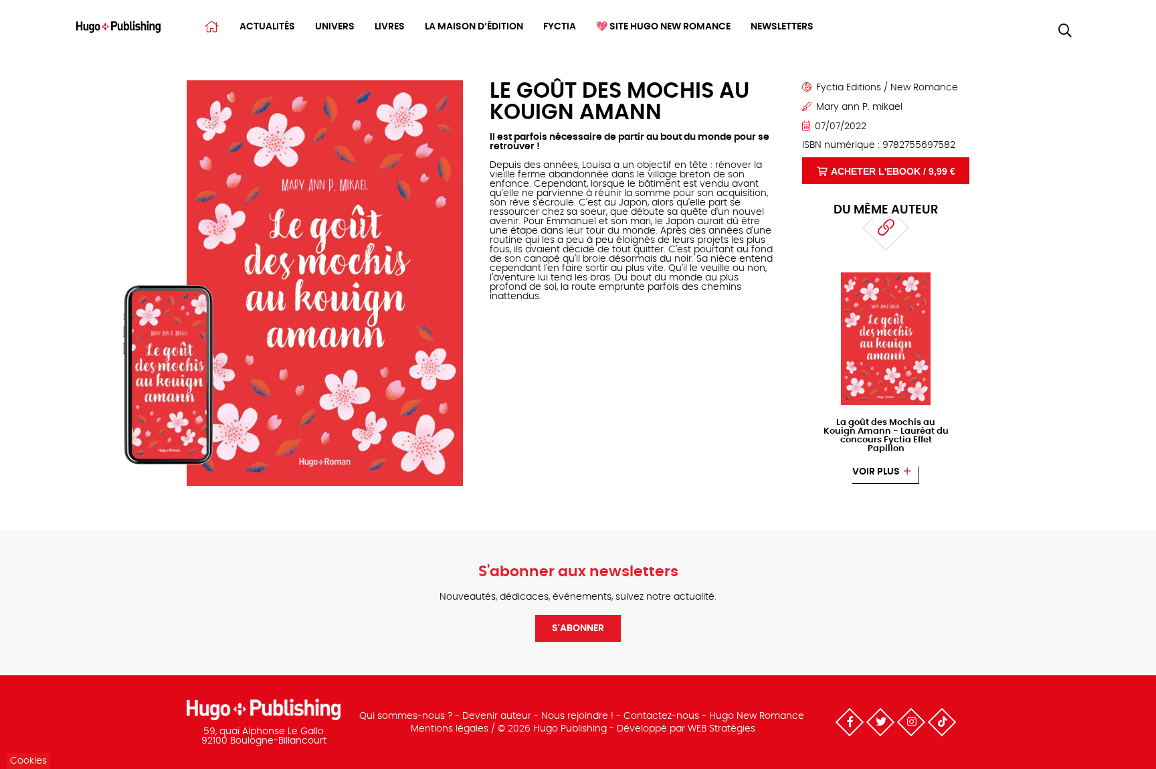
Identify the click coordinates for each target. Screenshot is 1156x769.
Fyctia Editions (848, 87)
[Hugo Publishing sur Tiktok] (942, 722)
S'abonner (578, 628)
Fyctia (559, 26)
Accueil (211, 27)
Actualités (267, 26)
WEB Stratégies (721, 729)
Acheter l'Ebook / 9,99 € (893, 171)
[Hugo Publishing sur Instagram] (911, 722)
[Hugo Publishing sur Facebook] (850, 722)
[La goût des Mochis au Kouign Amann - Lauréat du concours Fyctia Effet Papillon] (886, 276)
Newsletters (782, 26)
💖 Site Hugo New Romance (663, 26)
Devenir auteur (496, 716)
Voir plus (876, 472)
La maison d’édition (474, 26)
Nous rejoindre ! (577, 716)
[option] (885, 378)
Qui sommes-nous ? (405, 716)
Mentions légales (449, 729)
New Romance (924, 87)
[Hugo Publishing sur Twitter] (880, 722)
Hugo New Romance (756, 716)
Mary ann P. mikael (859, 107)
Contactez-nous (661, 716)
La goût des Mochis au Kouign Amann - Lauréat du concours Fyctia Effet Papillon (886, 435)
